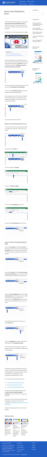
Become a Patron (23, 3)
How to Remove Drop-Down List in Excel (38, 33)
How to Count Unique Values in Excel (15, 382)
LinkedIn (33, 447)
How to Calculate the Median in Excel (15, 387)
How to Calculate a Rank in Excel (14, 384)
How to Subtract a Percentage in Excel (16, 427)
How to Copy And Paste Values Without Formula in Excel (38, 24)
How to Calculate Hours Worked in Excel (38, 29)
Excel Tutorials (22, 1)
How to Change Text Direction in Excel (37, 41)
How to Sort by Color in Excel (8, 426)
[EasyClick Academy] (10, 2)
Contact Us (31, 3)
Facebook (34, 449)
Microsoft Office (30, 1)
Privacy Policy (24, 454)
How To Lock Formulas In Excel (24, 426)
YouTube (33, 445)
